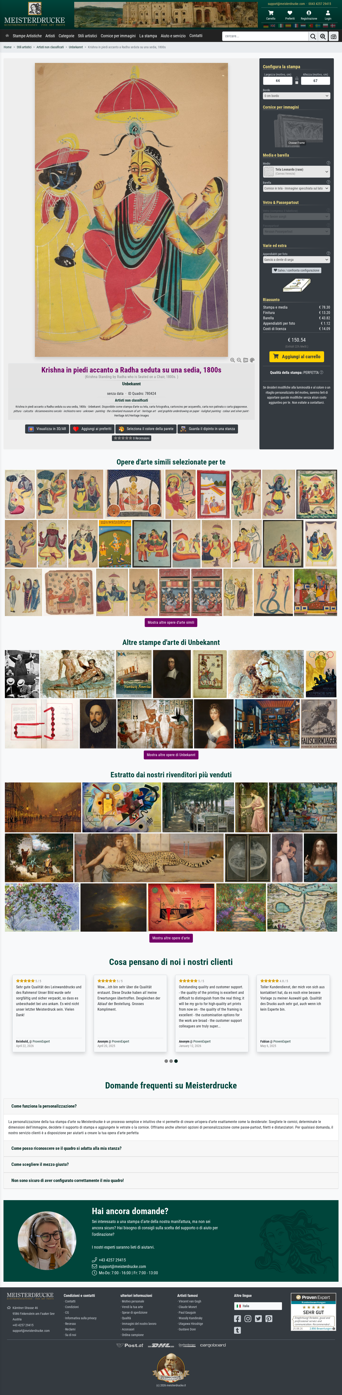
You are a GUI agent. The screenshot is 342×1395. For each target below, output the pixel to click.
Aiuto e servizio (173, 36)
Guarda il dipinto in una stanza (210, 429)
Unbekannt (76, 47)
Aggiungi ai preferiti (95, 429)
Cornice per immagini (118, 36)
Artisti (50, 36)
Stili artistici (87, 36)
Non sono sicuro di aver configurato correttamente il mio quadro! (67, 1180)
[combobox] (296, 95)
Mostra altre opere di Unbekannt (171, 755)
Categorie (66, 36)
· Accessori (127, 1329)
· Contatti (69, 1301)
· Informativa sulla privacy (80, 1318)
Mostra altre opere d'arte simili (171, 622)
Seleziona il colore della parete (149, 429)
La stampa (148, 36)
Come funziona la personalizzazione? (44, 1106)
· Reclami (69, 1329)
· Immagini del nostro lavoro (138, 1324)
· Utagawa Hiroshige (190, 1324)
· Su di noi (70, 1335)
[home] (7, 35)
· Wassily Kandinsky (189, 1318)
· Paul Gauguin (186, 1313)
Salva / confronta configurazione (298, 270)
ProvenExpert (41, 1042)
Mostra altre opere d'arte (171, 938)
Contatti (195, 35)
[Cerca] (313, 36)
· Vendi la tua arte (132, 1307)
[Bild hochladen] (334, 36)
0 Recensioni (140, 438)
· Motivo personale (132, 1301)
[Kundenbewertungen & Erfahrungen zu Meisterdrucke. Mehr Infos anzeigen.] (313, 1311)
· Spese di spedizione (134, 1313)
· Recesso (70, 1324)
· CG (66, 1313)
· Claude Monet (187, 1307)
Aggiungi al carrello (299, 356)
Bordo (266, 90)
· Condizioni (71, 1307)
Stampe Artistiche (27, 36)
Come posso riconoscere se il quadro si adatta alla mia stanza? (66, 1148)
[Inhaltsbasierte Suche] (323, 36)
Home (8, 47)
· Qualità (126, 1318)
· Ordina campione (132, 1335)
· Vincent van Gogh (189, 1301)
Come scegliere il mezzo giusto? (40, 1164)
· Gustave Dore (186, 1329)
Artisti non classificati (50, 47)
